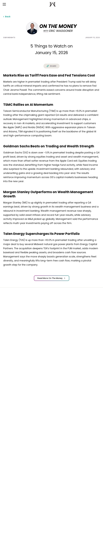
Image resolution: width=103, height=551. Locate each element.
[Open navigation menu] (4, 4)
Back (7, 16)
